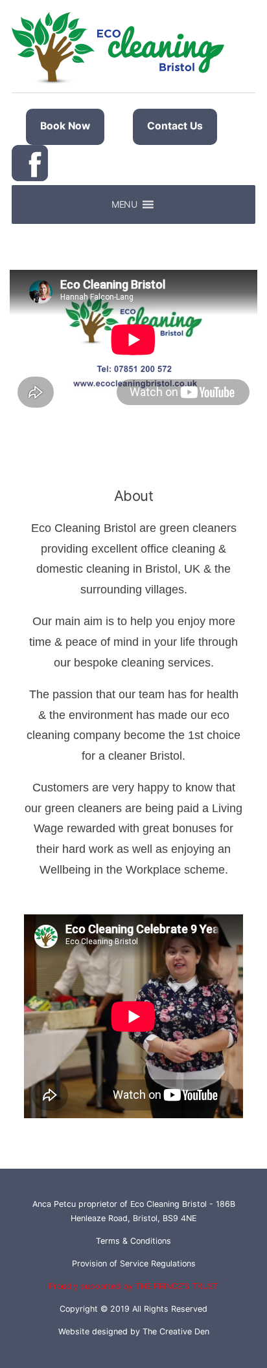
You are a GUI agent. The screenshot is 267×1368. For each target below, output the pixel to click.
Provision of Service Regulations (134, 1263)
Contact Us (175, 126)
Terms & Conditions (133, 1241)
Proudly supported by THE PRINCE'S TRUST (133, 1286)
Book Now (65, 126)
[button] (124, 204)
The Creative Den (176, 1331)
